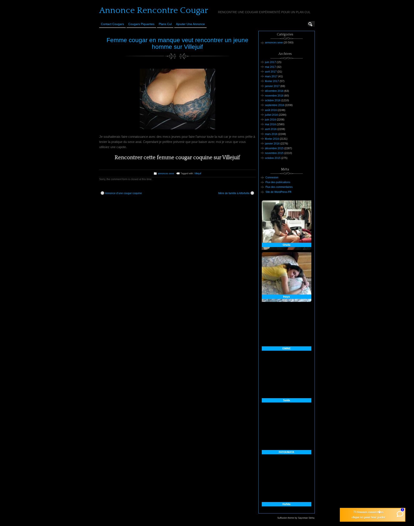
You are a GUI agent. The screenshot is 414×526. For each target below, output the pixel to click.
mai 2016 (270, 124)
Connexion (271, 177)
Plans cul (165, 24)
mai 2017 (270, 66)
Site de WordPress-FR (278, 191)
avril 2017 (271, 71)
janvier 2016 (272, 143)
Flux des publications (277, 182)
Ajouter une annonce (190, 24)
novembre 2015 (274, 153)
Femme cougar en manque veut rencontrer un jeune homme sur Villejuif (177, 43)
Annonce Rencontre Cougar (153, 10)
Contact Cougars (112, 24)
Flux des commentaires (279, 187)
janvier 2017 (272, 86)
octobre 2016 (273, 100)
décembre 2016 (274, 90)
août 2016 (271, 110)
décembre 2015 (274, 148)
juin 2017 (270, 62)
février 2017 (272, 81)
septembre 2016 (274, 105)
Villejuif (197, 173)
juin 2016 (270, 119)
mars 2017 (271, 76)
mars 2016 (271, 134)
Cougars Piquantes (141, 24)
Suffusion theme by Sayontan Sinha (295, 517)
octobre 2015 (273, 158)
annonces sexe (166, 173)
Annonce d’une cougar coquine (123, 193)
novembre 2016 (274, 95)
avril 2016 (271, 129)
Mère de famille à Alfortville (234, 193)
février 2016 (272, 138)
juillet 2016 (271, 114)
